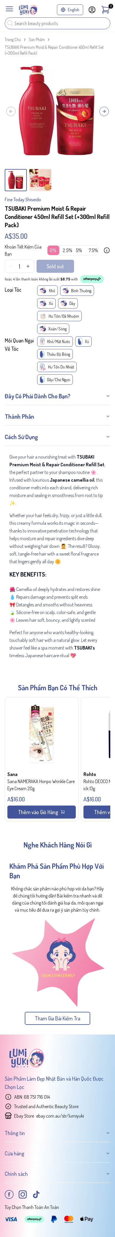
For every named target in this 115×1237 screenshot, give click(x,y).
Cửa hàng (14, 1153)
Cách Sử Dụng (21, 437)
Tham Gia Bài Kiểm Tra (57, 1018)
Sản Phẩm (37, 39)
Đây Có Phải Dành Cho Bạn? (37, 396)
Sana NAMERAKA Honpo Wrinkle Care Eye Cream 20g (41, 784)
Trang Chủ (13, 39)
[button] (41, 759)
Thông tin (15, 1133)
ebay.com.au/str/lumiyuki (60, 1116)
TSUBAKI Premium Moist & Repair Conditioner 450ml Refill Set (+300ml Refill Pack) (54, 50)
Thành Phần (19, 416)
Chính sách (16, 1174)
